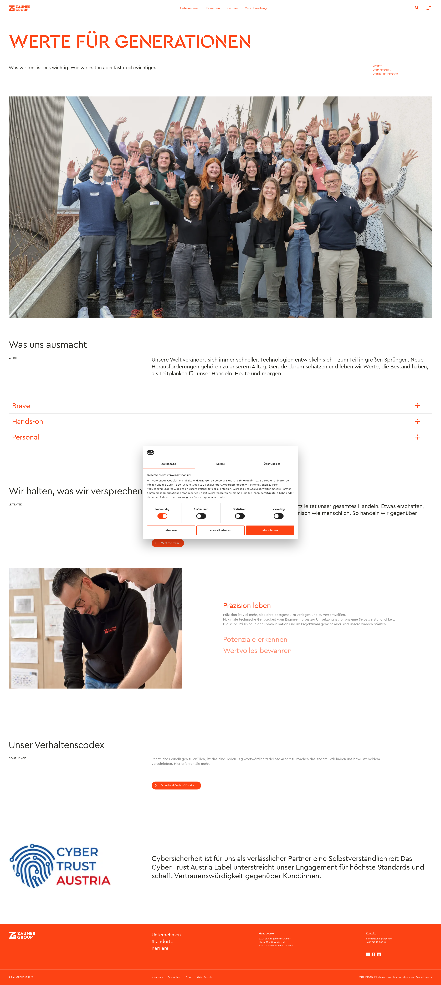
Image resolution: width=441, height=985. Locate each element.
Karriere (232, 8)
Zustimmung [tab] (168, 464)
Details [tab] (220, 464)
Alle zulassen (270, 530)
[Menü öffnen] (428, 8)
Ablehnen (171, 530)
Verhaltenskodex (385, 74)
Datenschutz (174, 977)
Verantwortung (256, 8)
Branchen (213, 8)
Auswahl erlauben (220, 530)
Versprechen (382, 70)
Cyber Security (204, 977)
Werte (377, 66)
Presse (189, 977)
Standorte (162, 941)
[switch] (201, 516)
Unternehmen (189, 8)
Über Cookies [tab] (272, 464)
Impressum (157, 977)
